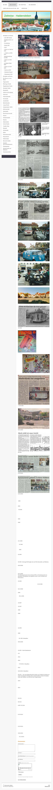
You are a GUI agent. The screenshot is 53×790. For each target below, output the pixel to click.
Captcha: (23, 762)
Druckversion (6, 785)
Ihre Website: (20, 759)
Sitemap (11, 785)
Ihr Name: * (20, 752)
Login (49, 785)
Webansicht (47, 786)
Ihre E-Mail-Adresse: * (26, 756)
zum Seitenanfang (22, 779)
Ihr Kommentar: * (21, 743)
